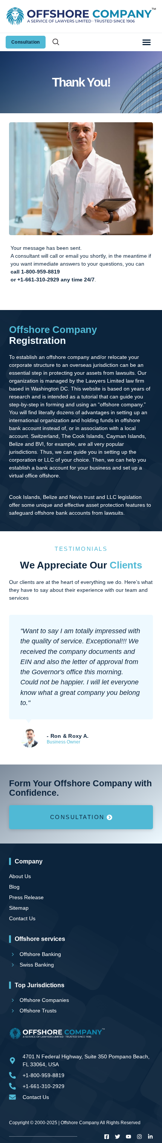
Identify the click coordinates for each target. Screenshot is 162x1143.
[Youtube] (128, 1136)
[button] (146, 42)
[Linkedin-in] (150, 1136)
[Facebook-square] (106, 1136)
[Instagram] (139, 1136)
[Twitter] (117, 1136)
